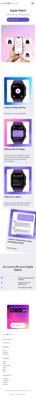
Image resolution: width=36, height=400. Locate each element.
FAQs (4, 371)
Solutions (5, 352)
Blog (4, 363)
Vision (4, 367)
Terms (17, 394)
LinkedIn (5, 382)
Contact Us (6, 342)
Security (22, 394)
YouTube (5, 384)
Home (4, 350)
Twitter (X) (6, 380)
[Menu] (33, 3)
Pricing (5, 361)
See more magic (12, 248)
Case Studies (6, 365)
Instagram (5, 378)
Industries (5, 354)
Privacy (13, 394)
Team (4, 369)
